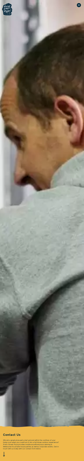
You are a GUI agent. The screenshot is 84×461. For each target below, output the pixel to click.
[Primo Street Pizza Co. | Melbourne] (7, 9)
